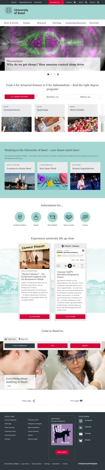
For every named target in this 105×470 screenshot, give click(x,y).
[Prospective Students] (20, 215)
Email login (8, 423)
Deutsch (14, 2)
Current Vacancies (10, 420)
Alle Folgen (70, 316)
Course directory (33, 431)
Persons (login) (33, 439)
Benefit (85, 345)
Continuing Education (75, 22)
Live (52, 345)
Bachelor (52, 96)
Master (85, 96)
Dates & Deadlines (33, 427)
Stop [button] (58, 74)
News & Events (11, 22)
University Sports (10, 435)
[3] (55, 74)
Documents (38, 2)
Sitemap (47, 464)
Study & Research (20, 345)
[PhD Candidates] (52, 215)
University (94, 22)
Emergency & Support (35, 423)
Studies (26, 22)
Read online (62, 452)
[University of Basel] (16, 10)
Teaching (56, 22)
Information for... (55, 2)
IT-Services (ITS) (33, 420)
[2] (51, 74)
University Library (10, 431)
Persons (91, 3)
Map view (24, 339)
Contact (65, 464)
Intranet (30, 435)
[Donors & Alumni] (69, 215)
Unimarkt (7, 439)
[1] (48, 74)
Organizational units (25, 2)
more (9, 386)
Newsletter (56, 464)
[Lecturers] (85, 215)
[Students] (36, 215)
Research (41, 22)
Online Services (10, 427)
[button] (28, 401)
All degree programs (19, 97)
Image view (12, 339)
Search (80, 3)
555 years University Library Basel (50, 61)
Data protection (37, 464)
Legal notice (25, 464)
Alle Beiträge (34, 316)
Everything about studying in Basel (16, 380)
